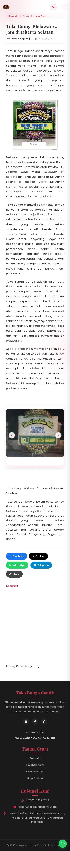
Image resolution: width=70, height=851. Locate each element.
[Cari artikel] (53, 7)
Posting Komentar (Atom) (22, 666)
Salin (17, 574)
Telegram (43, 565)
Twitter (40, 556)
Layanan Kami (35, 765)
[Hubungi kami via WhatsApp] (63, 844)
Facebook (18, 556)
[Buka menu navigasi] (64, 7)
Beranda (35, 758)
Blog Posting (35, 778)
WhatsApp (19, 565)
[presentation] (12, 435)
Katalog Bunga (35, 771)
